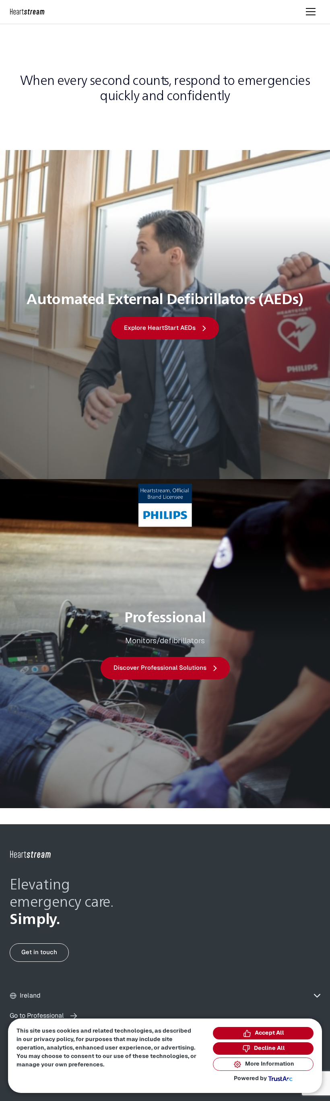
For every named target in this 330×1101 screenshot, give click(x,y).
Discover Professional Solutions (159, 668)
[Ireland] (27, 12)
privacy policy (53, 1039)
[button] (165, 996)
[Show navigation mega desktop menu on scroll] (310, 11)
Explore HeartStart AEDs (160, 328)
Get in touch (39, 952)
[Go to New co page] (31, 854)
